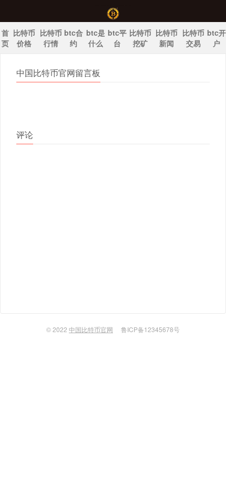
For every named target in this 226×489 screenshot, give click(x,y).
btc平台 (117, 37)
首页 (5, 37)
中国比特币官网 (113, 11)
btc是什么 (95, 37)
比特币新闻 (167, 37)
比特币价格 (24, 37)
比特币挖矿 (140, 37)
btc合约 (73, 37)
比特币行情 (51, 37)
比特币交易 (193, 37)
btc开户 (216, 37)
